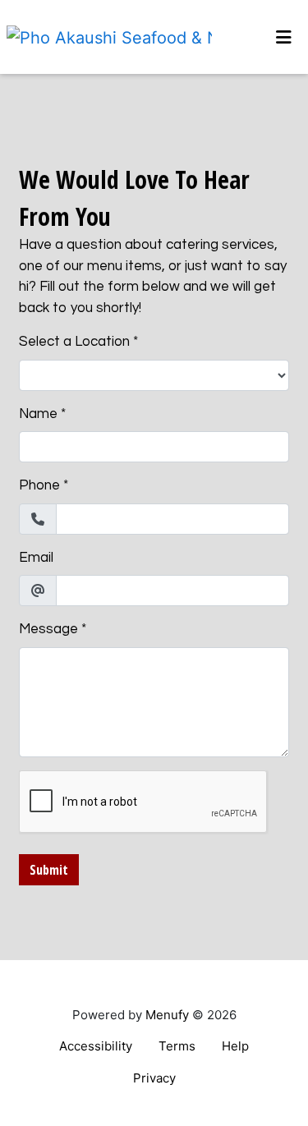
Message (48, 629)
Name (38, 414)
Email (36, 557)
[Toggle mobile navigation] (283, 37)
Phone (39, 485)
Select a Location (74, 341)
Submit (49, 870)
